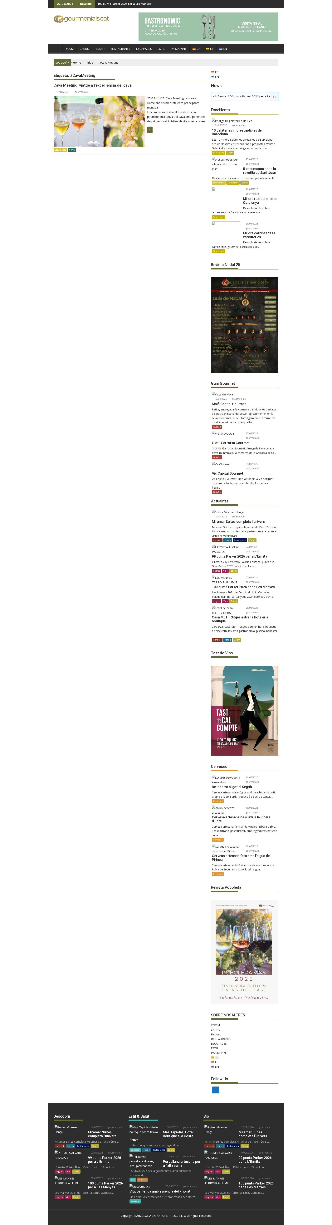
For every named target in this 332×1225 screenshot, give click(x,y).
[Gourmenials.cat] (57, 48)
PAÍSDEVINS (179, 49)
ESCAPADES (144, 49)
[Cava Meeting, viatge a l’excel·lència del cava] (99, 98)
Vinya (72, 149)
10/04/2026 (251, 189)
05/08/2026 (251, 607)
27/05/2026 (251, 159)
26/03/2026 (251, 223)
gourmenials (81, 92)
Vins (225, 570)
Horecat (217, 540)
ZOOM (70, 49)
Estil (133, 1179)
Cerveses (217, 801)
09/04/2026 (171, 1156)
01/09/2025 (251, 464)
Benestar (135, 1149)
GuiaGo (217, 426)
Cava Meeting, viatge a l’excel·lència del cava (93, 85)
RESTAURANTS (120, 49)
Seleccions (218, 152)
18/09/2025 (220, 398)
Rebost (100, 49)
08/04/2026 (171, 1186)
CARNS (84, 49)
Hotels (227, 540)
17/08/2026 (220, 516)
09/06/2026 (251, 846)
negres (216, 570)
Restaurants (240, 540)
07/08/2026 (251, 547)
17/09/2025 (251, 433)
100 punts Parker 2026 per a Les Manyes (124, 4)
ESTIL (161, 49)
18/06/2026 (171, 1127)
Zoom (230, 152)
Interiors (142, 1179)
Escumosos (60, 149)
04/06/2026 (220, 125)
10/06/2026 (251, 777)
